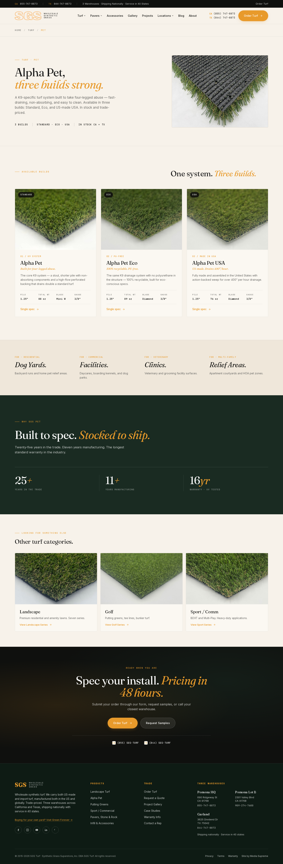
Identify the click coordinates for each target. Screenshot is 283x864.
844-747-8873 (62, 3)
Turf (80, 15)
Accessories (115, 15)
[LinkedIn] (46, 830)
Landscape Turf (100, 791)
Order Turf (262, 3)
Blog (181, 15)
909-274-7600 (244, 805)
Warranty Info (152, 817)
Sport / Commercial (102, 810)
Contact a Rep (153, 823)
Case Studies (152, 810)
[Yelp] (55, 830)
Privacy (209, 856)
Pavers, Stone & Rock (103, 817)
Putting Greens (99, 804)
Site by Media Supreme (255, 856)
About (193, 15)
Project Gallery (153, 804)
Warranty (233, 856)
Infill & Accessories (102, 823)
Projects (147, 15)
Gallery (132, 15)
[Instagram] (27, 830)
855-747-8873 (29, 3)
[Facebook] (18, 830)
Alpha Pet (96, 798)
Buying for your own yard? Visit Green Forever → (44, 819)
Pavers (95, 15)
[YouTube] (36, 830)
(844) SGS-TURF (157, 742)
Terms (220, 856)
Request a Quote (154, 798)
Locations (164, 15)
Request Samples (158, 723)
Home (18, 30)
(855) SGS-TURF (125, 742)
